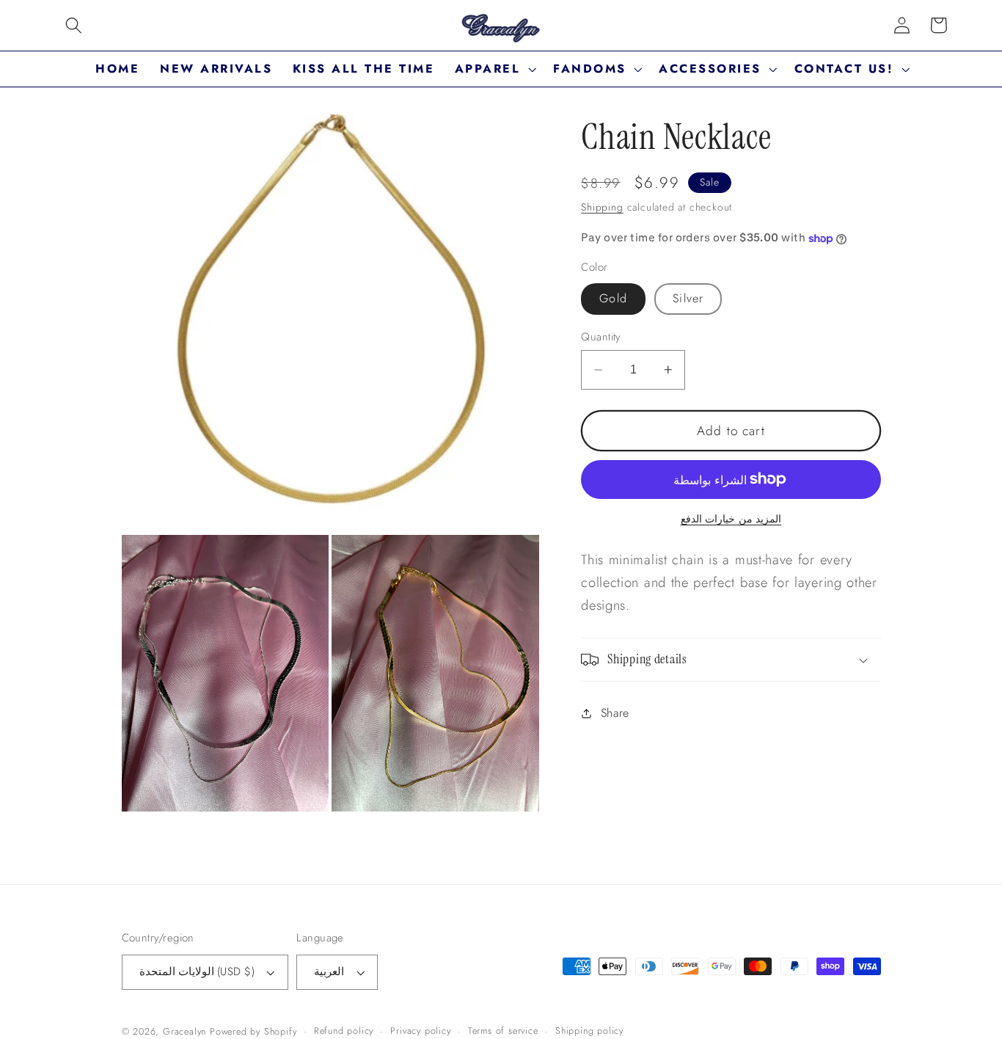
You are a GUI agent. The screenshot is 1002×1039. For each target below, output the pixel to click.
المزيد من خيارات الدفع (731, 519)
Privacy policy (420, 1031)
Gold (613, 298)
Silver (688, 298)
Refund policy (343, 1031)
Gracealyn (184, 1031)
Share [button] (615, 712)
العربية (329, 971)
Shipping (602, 207)
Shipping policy (589, 1031)
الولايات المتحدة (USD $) (197, 971)
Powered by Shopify (253, 1031)
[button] (73, 25)
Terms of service (503, 1031)
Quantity (601, 337)
